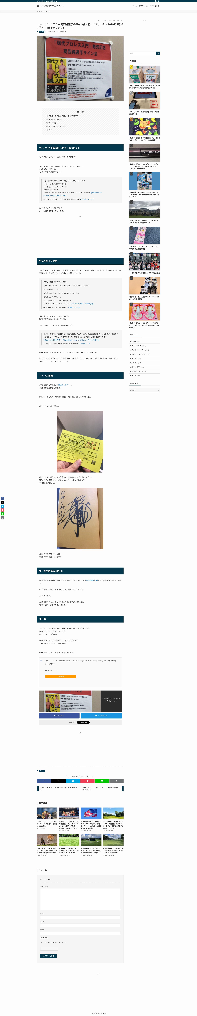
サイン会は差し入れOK (56, 126)
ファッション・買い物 (140, 354)
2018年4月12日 (74, 307)
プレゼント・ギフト (140, 350)
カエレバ (55, 670)
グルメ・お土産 (138, 346)
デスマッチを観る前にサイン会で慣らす (63, 116)
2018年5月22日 (87, 199)
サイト (42, 930)
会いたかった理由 (55, 119)
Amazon (61, 676)
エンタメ (136, 363)
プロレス (41, 31)
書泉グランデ (63, 385)
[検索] (158, 1)
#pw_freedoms (96, 192)
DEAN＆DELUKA (92, 580)
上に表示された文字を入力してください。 (54, 943)
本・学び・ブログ (139, 371)
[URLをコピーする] (116, 781)
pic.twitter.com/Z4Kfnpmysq (82, 304)
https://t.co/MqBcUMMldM (54, 340)
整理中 (135, 341)
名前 (41, 914)
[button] (44, 781)
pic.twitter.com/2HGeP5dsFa (55, 195)
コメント (44, 887)
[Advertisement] (80, 234)
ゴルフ (135, 376)
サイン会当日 (53, 123)
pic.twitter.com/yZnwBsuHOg (87, 340)
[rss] (156, 1)
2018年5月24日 (84, 343)
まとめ (50, 130)
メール (42, 922)
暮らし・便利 (137, 367)
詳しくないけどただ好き (50, 6)
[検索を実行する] (158, 53)
